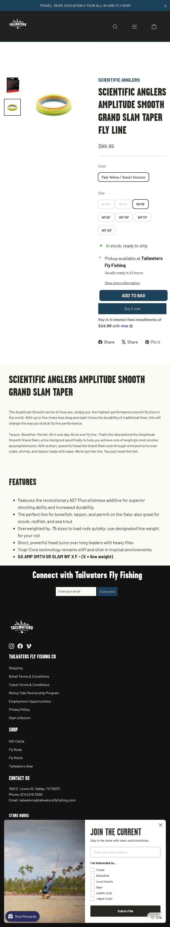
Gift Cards (16, 741)
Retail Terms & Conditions (29, 676)
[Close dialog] (160, 825)
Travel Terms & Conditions (29, 685)
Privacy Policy (19, 709)
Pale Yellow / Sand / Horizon (123, 177)
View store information (122, 283)
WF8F (140, 204)
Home (8, 61)
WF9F (106, 217)
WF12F (107, 230)
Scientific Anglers (119, 80)
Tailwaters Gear (21, 766)
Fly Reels (16, 758)
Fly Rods (15, 749)
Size (101, 193)
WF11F (142, 217)
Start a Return (20, 718)
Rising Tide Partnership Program (34, 693)
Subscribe (125, 911)
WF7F (123, 204)
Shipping (16, 668)
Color (102, 166)
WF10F (124, 217)
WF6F (106, 204)
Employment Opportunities (30, 701)
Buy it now (132, 308)
